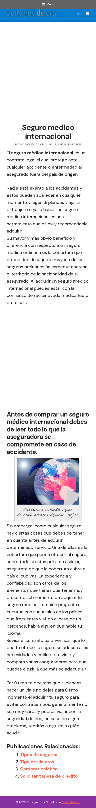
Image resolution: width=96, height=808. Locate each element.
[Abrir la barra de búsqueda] (79, 14)
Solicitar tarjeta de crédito (49, 776)
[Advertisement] (48, 73)
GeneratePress (71, 802)
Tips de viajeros (37, 762)
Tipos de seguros (38, 754)
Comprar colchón (39, 769)
